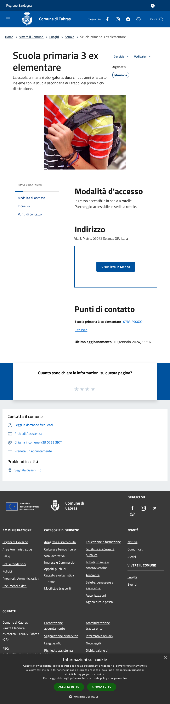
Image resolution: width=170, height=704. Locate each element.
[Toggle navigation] (8, 18)
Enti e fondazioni (14, 563)
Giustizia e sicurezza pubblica (100, 552)
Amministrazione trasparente (98, 625)
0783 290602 (133, 321)
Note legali (93, 643)
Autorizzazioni (96, 595)
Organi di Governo (15, 541)
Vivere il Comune (31, 36)
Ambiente (93, 575)
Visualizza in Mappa (115, 266)
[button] (85, 696)
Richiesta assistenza (58, 650)
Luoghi (54, 36)
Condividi (120, 56)
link (125, 678)
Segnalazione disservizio (61, 635)
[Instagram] (116, 19)
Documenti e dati (14, 585)
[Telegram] (126, 19)
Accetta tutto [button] (68, 687)
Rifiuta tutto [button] (102, 686)
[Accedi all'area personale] (152, 5)
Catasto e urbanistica (59, 575)
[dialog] (85, 679)
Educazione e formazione (103, 541)
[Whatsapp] (137, 19)
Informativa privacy (99, 635)
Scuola (69, 36)
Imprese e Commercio (59, 562)
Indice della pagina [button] (30, 185)
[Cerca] (161, 19)
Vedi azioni (141, 56)
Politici (7, 571)
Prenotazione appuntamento (54, 625)
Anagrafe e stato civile (60, 541)
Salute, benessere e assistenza (99, 585)
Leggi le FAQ (53, 643)
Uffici (6, 556)
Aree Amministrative (17, 549)
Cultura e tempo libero (60, 549)
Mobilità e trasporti (57, 588)
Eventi (132, 584)
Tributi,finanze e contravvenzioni (97, 565)
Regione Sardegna (19, 5)
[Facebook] (106, 19)
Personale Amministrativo (20, 578)
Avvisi (132, 556)
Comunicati (135, 549)
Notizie (132, 541)
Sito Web (81, 329)
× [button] (165, 658)
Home (9, 36)
